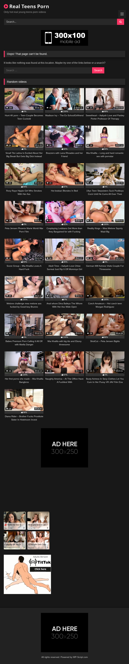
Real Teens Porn (28, 6)
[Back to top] (119, 655)
